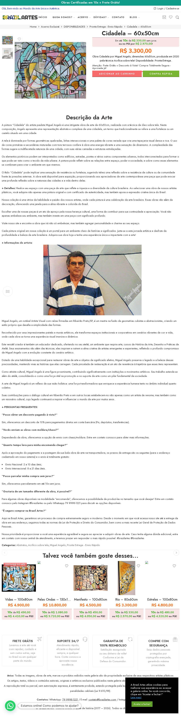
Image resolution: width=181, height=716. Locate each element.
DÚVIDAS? (100, 17)
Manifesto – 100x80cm (90, 599)
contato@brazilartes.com (102, 699)
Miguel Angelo (58, 545)
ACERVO (83, 17)
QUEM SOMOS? (62, 17)
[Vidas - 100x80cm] (19, 578)
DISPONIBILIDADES (74, 26)
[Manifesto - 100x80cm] (91, 578)
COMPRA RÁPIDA (161, 73)
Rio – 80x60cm (126, 599)
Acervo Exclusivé (50, 26)
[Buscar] (177, 17)
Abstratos (21, 545)
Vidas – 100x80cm (19, 599)
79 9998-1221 (70, 699)
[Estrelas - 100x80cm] (162, 578)
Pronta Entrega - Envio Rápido (106, 26)
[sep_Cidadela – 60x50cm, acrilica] (7, 40)
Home (33, 26)
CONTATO (118, 17)
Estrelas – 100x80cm (162, 599)
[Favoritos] (19, 39)
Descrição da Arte (89, 117)
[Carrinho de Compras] (164, 17)
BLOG (133, 17)
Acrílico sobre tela (38, 545)
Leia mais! (136, 697)
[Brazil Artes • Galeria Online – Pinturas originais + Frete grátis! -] (20, 17)
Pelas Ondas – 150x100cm (55, 599)
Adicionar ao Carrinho (117, 73)
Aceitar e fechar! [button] (142, 704)
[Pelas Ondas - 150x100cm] (55, 578)
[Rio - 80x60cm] (126, 578)
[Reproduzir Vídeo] (19, 46)
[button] (10, 705)
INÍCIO (43, 17)
